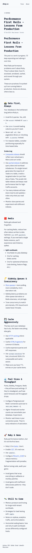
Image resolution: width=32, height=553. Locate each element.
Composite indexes (12, 154)
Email (16, 545)
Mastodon (5, 547)
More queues (10, 285)
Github (12, 545)
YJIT (12, 449)
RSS (9, 545)
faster (16, 446)
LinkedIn (21, 545)
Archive (5, 545)
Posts (22, 4)
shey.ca (5, 4)
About (27, 4)
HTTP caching (14, 336)
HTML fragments (16, 342)
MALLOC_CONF (18, 456)
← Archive (7, 13)
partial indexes (14, 163)
